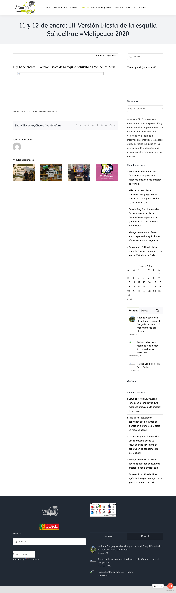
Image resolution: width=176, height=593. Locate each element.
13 (144, 282)
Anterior (100, 55)
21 (149, 286)
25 (134, 291)
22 (154, 286)
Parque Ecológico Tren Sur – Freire (148, 365)
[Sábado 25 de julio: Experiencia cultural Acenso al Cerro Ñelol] (24, 172)
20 (144, 286)
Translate (34, 559)
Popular (133, 310)
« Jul (129, 299)
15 (154, 282)
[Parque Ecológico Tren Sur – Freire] (132, 364)
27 (144, 291)
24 (128, 291)
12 (139, 282)
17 (128, 286)
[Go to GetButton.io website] (170, 590)
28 (149, 291)
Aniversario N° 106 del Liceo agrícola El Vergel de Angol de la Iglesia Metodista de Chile (145, 251)
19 (139, 286)
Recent (145, 310)
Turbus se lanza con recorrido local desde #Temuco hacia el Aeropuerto (147, 347)
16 (159, 282)
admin (17, 111)
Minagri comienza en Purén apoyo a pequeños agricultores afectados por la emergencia (144, 236)
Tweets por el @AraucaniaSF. (141, 67)
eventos (34, 111)
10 (128, 282)
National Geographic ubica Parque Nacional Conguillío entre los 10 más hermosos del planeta (148, 324)
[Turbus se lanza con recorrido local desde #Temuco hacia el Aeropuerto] (132, 342)
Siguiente (111, 55)
